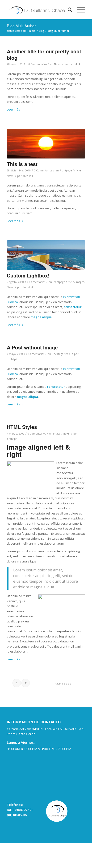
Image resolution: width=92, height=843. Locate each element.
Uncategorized (61, 354)
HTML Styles (22, 426)
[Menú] (78, 9)
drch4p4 (75, 64)
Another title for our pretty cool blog (44, 54)
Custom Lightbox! (28, 275)
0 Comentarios (38, 64)
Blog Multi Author (21, 25)
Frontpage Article (70, 170)
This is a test (22, 163)
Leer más (13, 109)
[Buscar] (67, 9)
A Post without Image (32, 347)
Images (79, 282)
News (57, 64)
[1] (46, 255)
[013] (46, 143)
